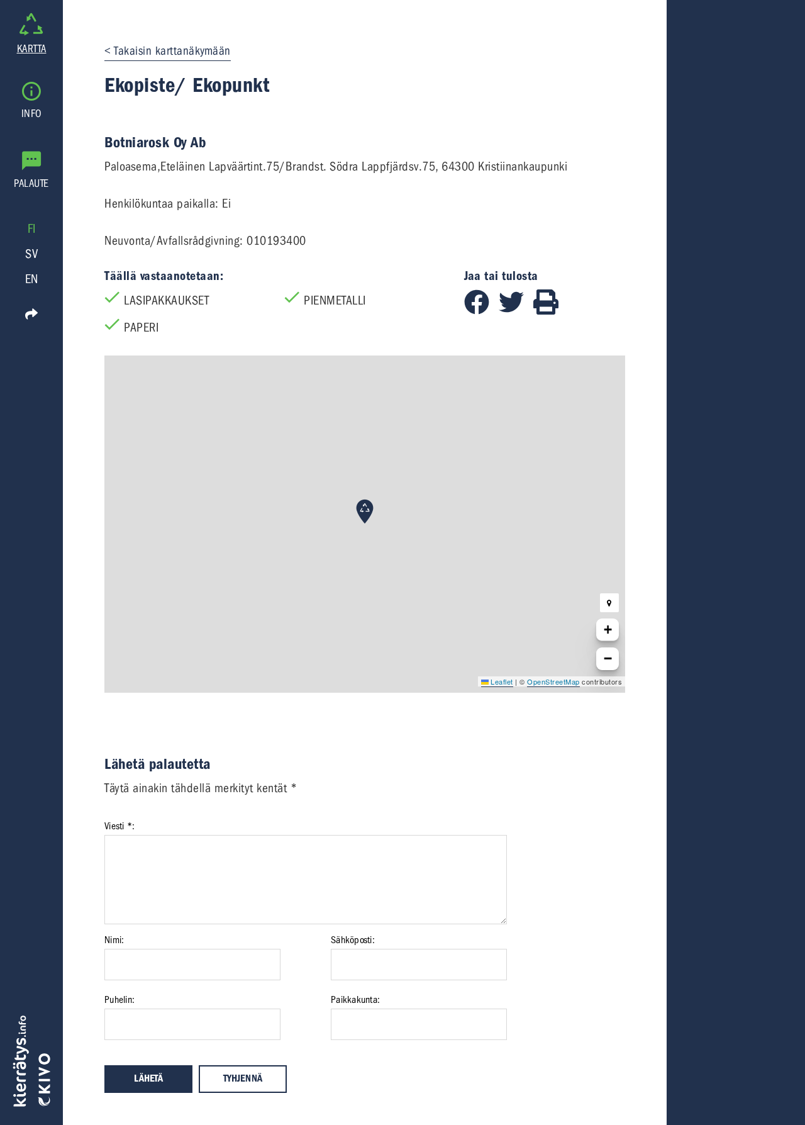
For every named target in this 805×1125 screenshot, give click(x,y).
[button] (365, 511)
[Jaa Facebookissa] (481, 310)
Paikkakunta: (355, 999)
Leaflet (501, 681)
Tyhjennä (242, 1078)
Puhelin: (119, 999)
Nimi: (114, 940)
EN (31, 279)
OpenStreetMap (553, 681)
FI (32, 228)
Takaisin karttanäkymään (172, 51)
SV (31, 254)
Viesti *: (119, 826)
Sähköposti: (353, 940)
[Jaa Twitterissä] (516, 310)
